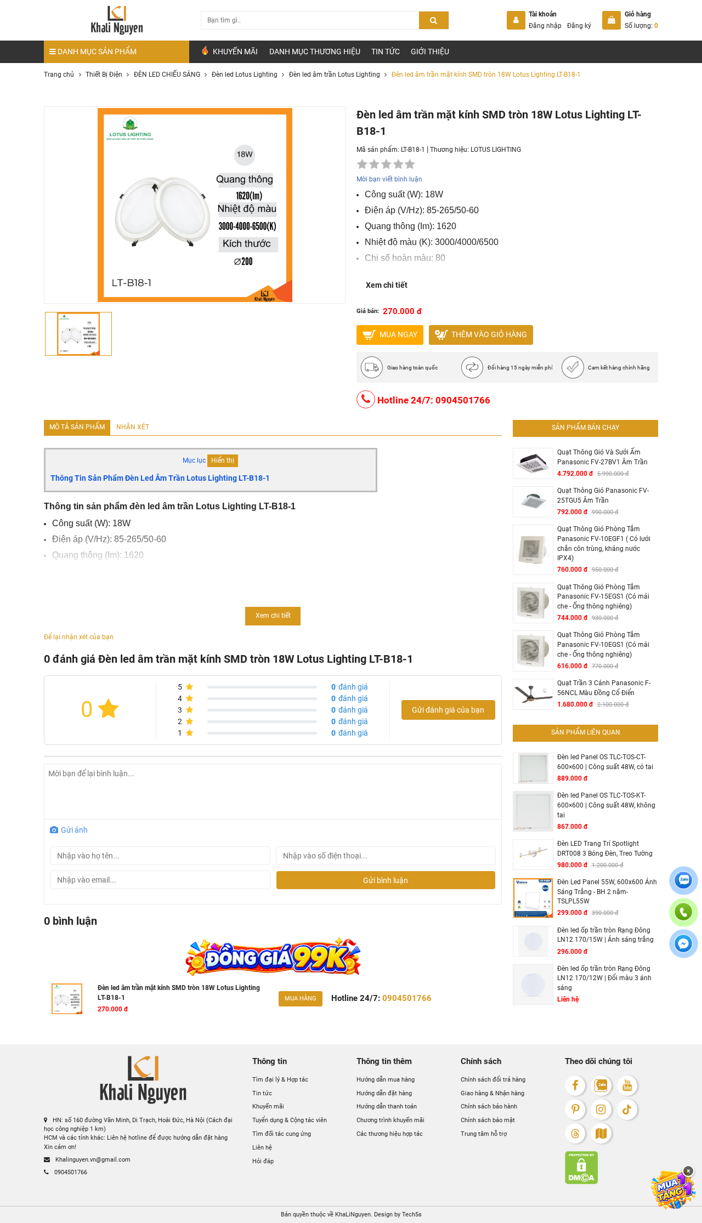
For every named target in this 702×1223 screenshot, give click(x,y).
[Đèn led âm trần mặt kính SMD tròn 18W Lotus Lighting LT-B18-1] (67, 998)
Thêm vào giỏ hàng (488, 333)
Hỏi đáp (263, 1161)
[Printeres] (575, 1109)
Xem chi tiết (386, 285)
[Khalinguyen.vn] (116, 20)
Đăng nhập (545, 26)
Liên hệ (262, 1147)
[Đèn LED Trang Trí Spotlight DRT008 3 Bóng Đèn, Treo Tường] (533, 855)
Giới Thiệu (430, 51)
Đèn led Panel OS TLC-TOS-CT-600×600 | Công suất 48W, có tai (605, 762)
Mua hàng (300, 998)
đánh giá (349, 686)
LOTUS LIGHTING (496, 149)
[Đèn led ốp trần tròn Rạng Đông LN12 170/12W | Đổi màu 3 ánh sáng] (533, 984)
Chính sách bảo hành (489, 1106)
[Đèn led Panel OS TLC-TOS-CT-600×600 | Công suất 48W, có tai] (533, 768)
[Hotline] (683, 919)
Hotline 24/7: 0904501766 (432, 399)
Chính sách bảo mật (488, 1120)
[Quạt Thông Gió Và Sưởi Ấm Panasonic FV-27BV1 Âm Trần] (533, 463)
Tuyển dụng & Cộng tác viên (289, 1120)
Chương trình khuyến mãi (390, 1120)
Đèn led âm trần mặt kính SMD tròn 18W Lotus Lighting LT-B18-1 (179, 993)
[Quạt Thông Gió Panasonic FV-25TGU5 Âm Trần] (533, 501)
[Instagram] (601, 1109)
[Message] (683, 950)
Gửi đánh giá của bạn (448, 710)
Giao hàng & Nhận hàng (492, 1092)
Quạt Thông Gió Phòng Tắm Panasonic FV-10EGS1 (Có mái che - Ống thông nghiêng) (603, 644)
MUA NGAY (397, 333)
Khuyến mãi (268, 1106)
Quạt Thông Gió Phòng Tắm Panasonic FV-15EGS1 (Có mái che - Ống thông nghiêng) (603, 596)
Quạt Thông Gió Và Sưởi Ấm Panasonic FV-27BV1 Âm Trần (602, 457)
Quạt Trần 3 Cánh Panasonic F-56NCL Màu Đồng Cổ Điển (603, 688)
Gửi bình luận (385, 880)
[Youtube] (627, 1086)
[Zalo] (601, 1086)
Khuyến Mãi (234, 51)
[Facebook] (575, 1086)
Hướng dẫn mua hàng (385, 1079)
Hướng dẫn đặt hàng (384, 1092)
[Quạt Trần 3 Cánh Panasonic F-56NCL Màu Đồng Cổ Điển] (533, 694)
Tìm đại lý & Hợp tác (280, 1079)
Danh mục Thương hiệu (314, 51)
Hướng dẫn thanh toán (386, 1106)
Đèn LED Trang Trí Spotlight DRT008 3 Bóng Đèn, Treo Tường (605, 848)
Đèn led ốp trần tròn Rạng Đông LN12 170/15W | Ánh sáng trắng (605, 935)
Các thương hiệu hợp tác (389, 1133)
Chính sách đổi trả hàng (493, 1079)
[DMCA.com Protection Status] (611, 1167)
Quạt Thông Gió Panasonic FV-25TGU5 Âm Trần (603, 495)
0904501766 (70, 1172)
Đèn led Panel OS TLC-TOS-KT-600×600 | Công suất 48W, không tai (606, 805)
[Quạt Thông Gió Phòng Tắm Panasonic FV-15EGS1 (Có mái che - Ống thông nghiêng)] (533, 603)
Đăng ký (579, 26)
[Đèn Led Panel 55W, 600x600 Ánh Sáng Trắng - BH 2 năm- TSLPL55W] (533, 898)
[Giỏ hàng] (611, 20)
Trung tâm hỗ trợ (484, 1133)
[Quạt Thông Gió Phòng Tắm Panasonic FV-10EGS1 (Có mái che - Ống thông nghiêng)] (533, 650)
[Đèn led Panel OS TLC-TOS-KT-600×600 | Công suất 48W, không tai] (533, 811)
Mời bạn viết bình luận (389, 179)
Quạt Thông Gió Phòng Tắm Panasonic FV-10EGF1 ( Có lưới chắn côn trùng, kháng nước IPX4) (603, 543)
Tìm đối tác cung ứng (281, 1133)
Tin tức (385, 51)
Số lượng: (641, 26)
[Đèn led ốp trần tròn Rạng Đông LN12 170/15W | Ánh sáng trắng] (533, 941)
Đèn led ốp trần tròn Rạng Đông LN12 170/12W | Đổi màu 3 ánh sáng (604, 978)
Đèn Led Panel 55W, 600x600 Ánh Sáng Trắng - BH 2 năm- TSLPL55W (607, 891)
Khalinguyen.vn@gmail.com (92, 1159)
